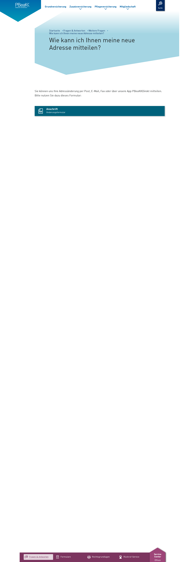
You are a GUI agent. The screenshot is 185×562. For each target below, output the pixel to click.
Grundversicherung (55, 7)
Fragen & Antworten (38, 557)
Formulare (66, 557)
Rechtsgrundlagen (101, 557)
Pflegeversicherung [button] (105, 7)
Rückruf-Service (131, 557)
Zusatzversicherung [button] (80, 7)
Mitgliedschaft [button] (128, 7)
